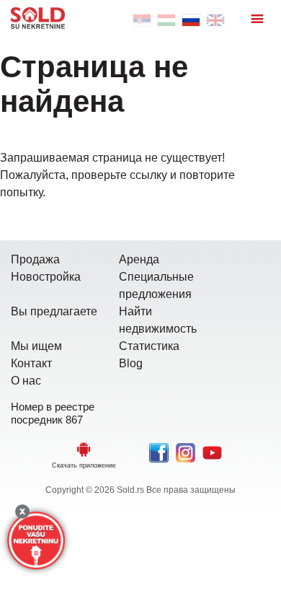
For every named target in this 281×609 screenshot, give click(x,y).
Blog (131, 363)
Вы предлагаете (54, 311)
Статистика (149, 346)
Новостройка (46, 277)
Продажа (35, 259)
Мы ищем (36, 346)
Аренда (139, 259)
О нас (26, 380)
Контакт (31, 363)
